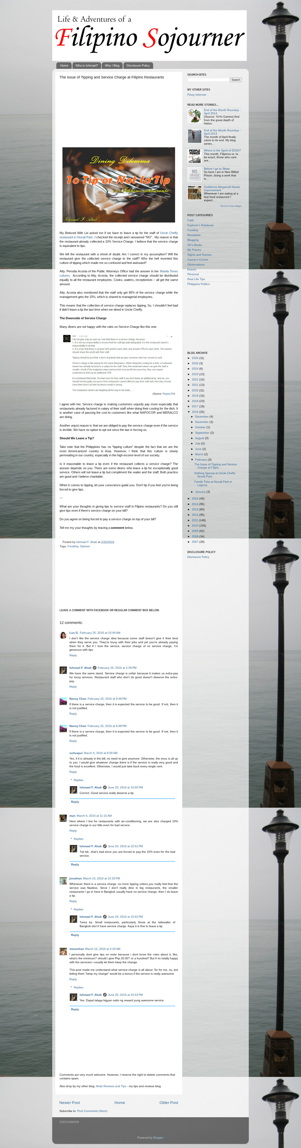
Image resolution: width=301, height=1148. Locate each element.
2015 (195, 498)
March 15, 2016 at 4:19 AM (102, 948)
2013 (195, 509)
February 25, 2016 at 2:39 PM (117, 667)
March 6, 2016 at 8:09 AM (101, 753)
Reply (73, 655)
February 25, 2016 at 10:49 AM (100, 632)
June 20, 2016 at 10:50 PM (125, 787)
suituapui (76, 753)
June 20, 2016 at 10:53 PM (125, 994)
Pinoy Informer (196, 94)
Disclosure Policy (138, 65)
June (198, 449)
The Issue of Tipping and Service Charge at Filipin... (215, 466)
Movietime (194, 235)
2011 (195, 520)
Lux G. (74, 632)
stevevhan (76, 948)
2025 (195, 363)
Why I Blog (112, 65)
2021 (195, 384)
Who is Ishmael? (87, 65)
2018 (195, 401)
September (202, 432)
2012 (195, 514)
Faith (190, 220)
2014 (195, 504)
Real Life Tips (196, 279)
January (200, 491)
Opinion (85, 546)
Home (64, 65)
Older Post (169, 1102)
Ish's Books (194, 244)
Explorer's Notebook (200, 225)
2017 (195, 406)
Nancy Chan (77, 698)
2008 (195, 536)
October (200, 427)
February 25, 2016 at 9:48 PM (107, 698)
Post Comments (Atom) (92, 1111)
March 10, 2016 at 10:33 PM (101, 878)
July (198, 443)
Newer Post (69, 1102)
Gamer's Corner (197, 259)
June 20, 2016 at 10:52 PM (125, 916)
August (200, 438)
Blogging (193, 240)
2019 (195, 395)
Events (191, 269)
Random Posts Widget (231, 206)
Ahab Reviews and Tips (111, 1086)
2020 (195, 390)
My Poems (194, 249)
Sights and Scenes (199, 254)
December (202, 416)
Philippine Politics (198, 284)
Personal (193, 274)
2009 (195, 531)
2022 (195, 379)
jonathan (75, 878)
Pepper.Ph (168, 393)
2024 (195, 368)
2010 (195, 525)
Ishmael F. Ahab (80, 667)
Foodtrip (73, 546)
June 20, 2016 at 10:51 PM (125, 846)
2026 (195, 358)
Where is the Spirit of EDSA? (222, 150)
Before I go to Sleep (217, 168)
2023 (195, 374)
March (199, 454)
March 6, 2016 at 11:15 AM (94, 815)
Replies (78, 780)
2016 (195, 411)
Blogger (158, 1137)
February (201, 459)
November (202, 422)
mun (72, 815)
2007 (195, 541)
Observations (196, 264)
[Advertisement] (119, 112)
